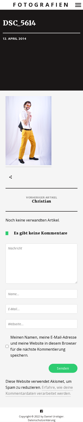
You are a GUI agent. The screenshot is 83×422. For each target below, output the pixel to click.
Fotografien (41, 4)
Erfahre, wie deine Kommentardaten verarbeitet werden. (39, 390)
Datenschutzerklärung (41, 420)
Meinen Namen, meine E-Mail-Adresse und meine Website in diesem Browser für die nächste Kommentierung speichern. (43, 346)
